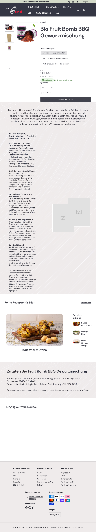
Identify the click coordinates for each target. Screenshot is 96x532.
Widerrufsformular (68, 485)
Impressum (65, 473)
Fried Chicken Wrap (85, 343)
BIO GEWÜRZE (52, 7)
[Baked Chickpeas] (76, 324)
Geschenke (42, 479)
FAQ (57, 13)
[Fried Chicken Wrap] (76, 341)
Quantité (44, 83)
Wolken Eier (84, 333)
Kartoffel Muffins (34, 350)
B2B (29, 13)
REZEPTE (67, 7)
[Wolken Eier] (76, 333)
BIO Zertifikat (18, 485)
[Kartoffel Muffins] (34, 330)
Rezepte (16, 482)
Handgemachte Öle (45, 482)
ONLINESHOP (34, 7)
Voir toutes (86, 303)
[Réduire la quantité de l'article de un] (42, 87)
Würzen (40, 473)
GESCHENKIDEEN (43, 13)
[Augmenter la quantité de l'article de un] (51, 87)
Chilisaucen (42, 476)
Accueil (43, 22)
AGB (63, 476)
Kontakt (16, 479)
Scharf (40, 485)
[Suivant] (9, 67)
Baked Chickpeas (86, 324)
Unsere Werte (19, 473)
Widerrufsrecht (67, 482)
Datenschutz (66, 479)
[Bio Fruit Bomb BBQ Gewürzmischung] (11, 433)
